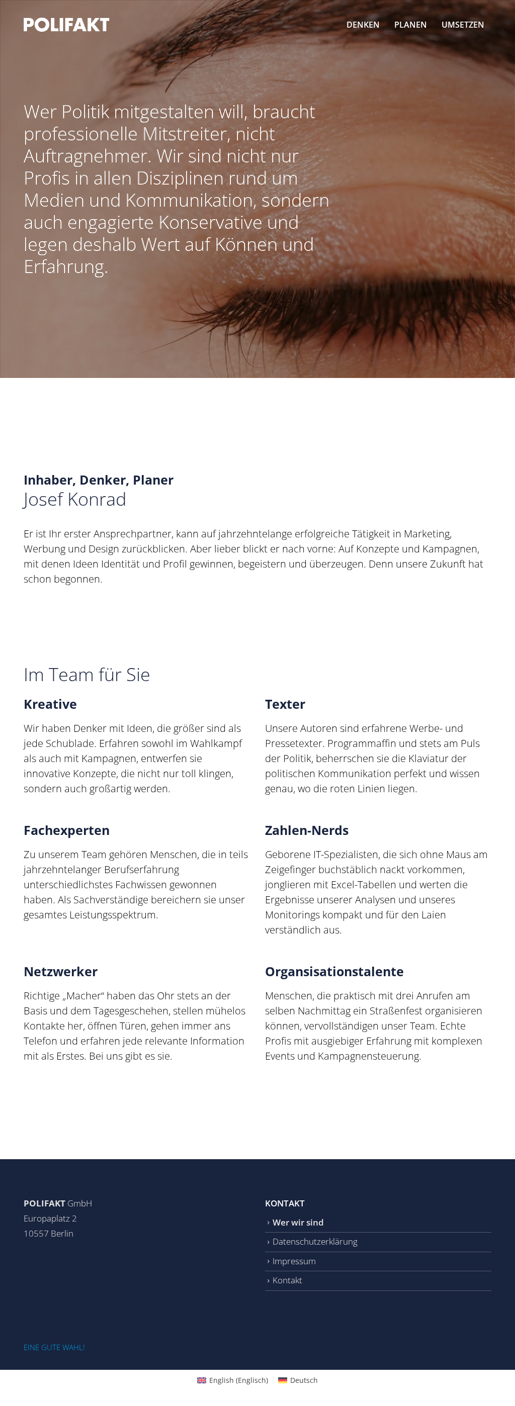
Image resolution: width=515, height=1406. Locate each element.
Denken (363, 24)
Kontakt (287, 1280)
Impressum (294, 1261)
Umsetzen (463, 24)
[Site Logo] (66, 25)
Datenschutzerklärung (315, 1241)
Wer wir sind (298, 1222)
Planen (410, 24)
